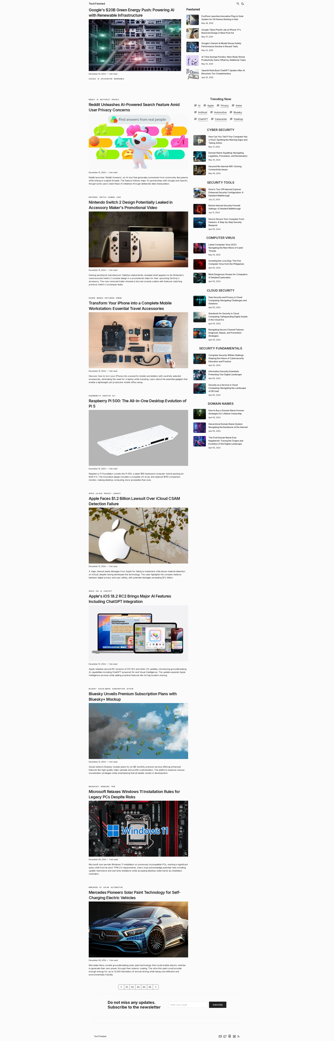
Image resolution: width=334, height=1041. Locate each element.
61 (127, 987)
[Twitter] (225, 1036)
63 (138, 987)
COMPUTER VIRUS (220, 238)
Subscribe (218, 1005)
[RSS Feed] (238, 1036)
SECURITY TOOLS (220, 182)
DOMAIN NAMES (221, 403)
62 (132, 987)
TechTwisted (97, 3)
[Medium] (234, 1036)
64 (144, 987)
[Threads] (230, 1036)
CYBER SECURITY (220, 130)
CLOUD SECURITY (220, 290)
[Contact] (220, 1036)
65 (150, 987)
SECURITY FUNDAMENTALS (220, 348)
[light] (242, 3)
